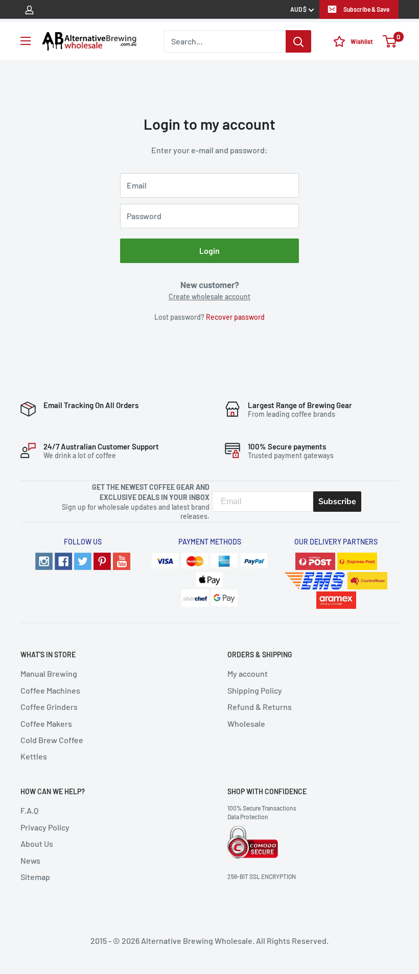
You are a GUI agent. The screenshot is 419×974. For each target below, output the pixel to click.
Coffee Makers (46, 723)
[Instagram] (44, 560)
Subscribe (337, 501)
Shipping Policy (254, 690)
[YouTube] (121, 560)
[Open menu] (25, 41)
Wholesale (246, 723)
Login (209, 250)
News (30, 860)
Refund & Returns (259, 706)
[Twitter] (82, 560)
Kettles (33, 756)
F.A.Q (29, 810)
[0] (390, 41)
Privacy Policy (44, 827)
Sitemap (35, 877)
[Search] (298, 41)
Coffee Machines (50, 690)
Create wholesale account (209, 296)
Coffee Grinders (49, 706)
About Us (36, 843)
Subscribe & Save (366, 9)
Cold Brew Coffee (51, 740)
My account (247, 673)
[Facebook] (63, 560)
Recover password (235, 317)
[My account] (29, 9)
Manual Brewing (48, 673)
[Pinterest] (102, 560)
